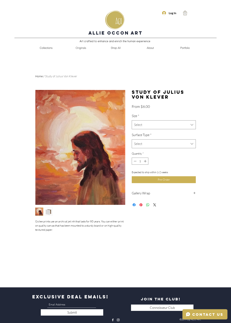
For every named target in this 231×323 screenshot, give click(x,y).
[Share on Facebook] (134, 205)
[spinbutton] (140, 161)
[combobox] (164, 124)
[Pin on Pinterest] (141, 205)
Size (135, 116)
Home (39, 76)
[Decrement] (134, 161)
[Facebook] (113, 320)
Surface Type (141, 135)
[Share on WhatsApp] (148, 205)
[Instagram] (118, 320)
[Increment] (145, 161)
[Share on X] (154, 205)
